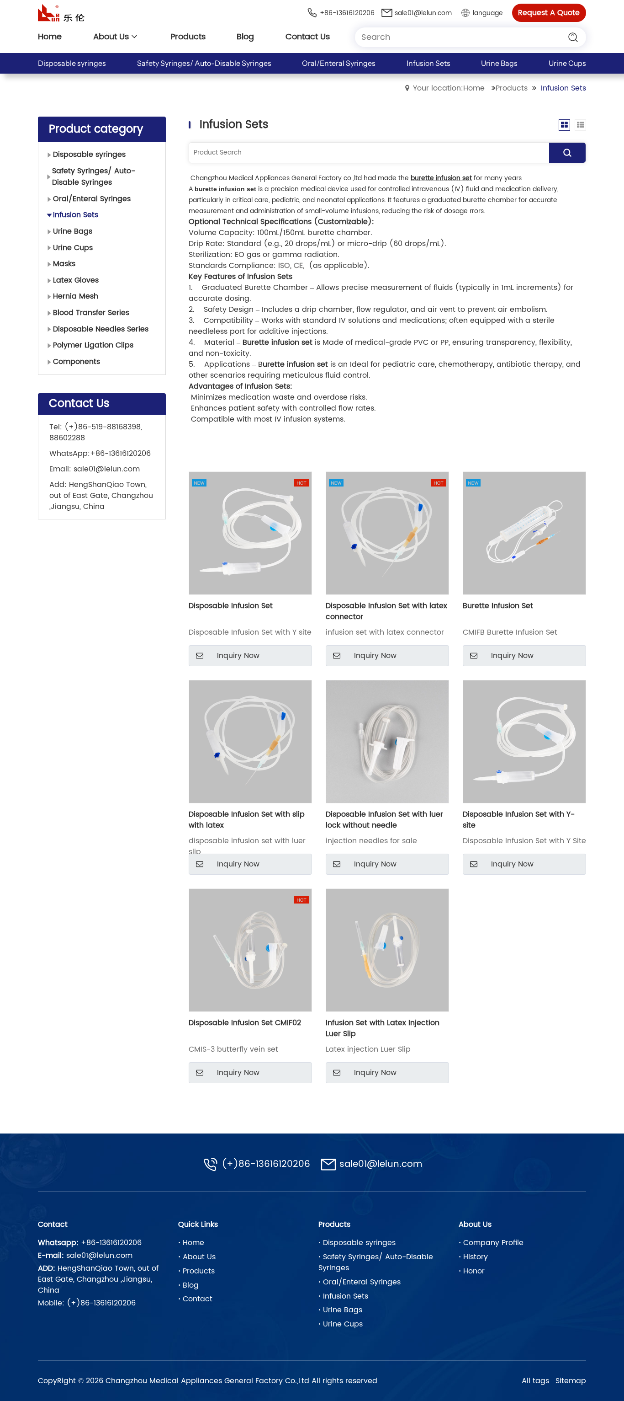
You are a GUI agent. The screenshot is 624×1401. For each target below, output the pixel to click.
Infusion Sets (428, 63)
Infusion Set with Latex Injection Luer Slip (382, 1028)
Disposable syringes (72, 63)
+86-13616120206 (120, 454)
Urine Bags (499, 63)
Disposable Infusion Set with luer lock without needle (384, 820)
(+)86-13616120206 (266, 1164)
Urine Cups (567, 63)
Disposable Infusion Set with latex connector (386, 611)
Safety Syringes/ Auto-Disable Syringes (204, 63)
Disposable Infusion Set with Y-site (519, 820)
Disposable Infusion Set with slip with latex (247, 820)
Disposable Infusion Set (231, 606)
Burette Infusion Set (498, 606)
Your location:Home (449, 88)
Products (512, 88)
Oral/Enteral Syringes (338, 63)
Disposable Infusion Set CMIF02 (245, 1023)
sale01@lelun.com (107, 469)
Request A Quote (549, 13)
